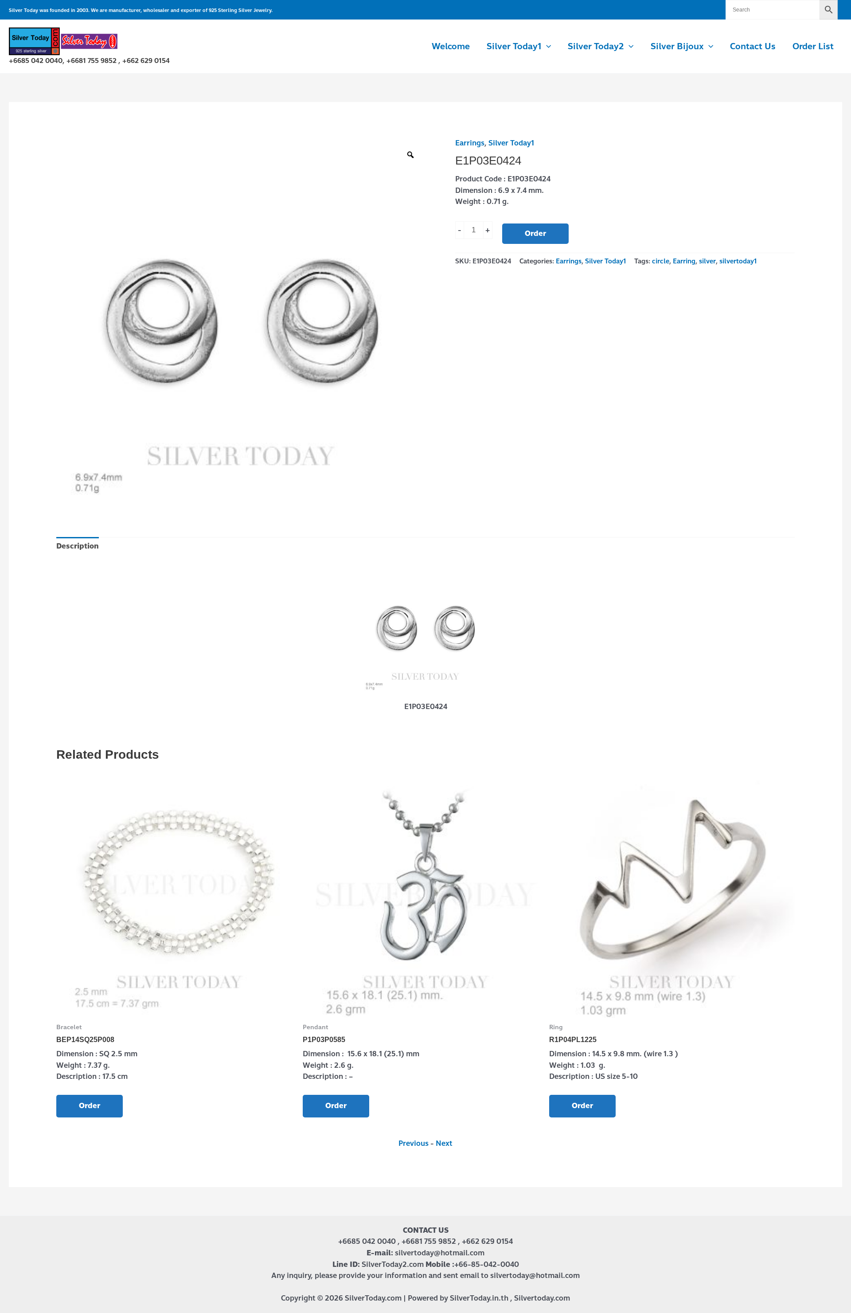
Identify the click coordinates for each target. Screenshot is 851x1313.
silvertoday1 (738, 261)
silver (707, 261)
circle (660, 261)
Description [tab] (77, 546)
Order (535, 233)
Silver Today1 (511, 143)
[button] (546, 46)
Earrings (469, 143)
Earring (684, 261)
